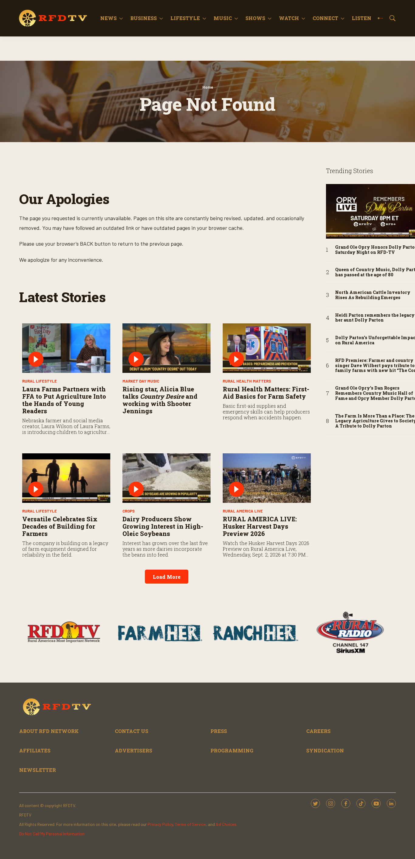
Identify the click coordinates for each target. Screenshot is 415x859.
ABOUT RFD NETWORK (49, 731)
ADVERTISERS (133, 750)
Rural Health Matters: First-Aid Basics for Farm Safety (266, 392)
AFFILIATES (34, 750)
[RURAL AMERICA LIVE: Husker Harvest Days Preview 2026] (267, 478)
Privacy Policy (160, 824)
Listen (361, 18)
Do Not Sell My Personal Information (51, 833)
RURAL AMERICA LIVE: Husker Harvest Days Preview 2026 (260, 526)
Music (223, 18)
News (108, 18)
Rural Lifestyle (39, 381)
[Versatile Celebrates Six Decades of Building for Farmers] (66, 478)
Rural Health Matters (247, 381)
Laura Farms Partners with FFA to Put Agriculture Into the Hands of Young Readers (64, 400)
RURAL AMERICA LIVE (243, 511)
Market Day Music (140, 381)
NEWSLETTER (37, 770)
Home (207, 87)
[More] (121, 18)
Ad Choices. (226, 824)
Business (143, 18)
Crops (128, 511)
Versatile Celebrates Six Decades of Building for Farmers (60, 526)
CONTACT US (131, 731)
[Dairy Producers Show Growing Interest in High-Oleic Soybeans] (166, 478)
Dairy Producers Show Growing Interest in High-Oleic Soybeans (162, 526)
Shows (255, 18)
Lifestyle (185, 18)
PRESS (219, 731)
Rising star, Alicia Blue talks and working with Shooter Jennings (159, 400)
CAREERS (318, 731)
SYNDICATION (325, 750)
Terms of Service (190, 824)
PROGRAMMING (232, 750)
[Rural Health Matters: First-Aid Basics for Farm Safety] (267, 348)
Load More (166, 577)
